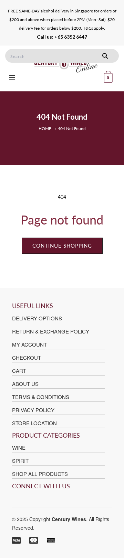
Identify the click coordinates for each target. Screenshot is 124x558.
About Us (25, 383)
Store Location (34, 423)
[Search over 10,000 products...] (105, 56)
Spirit (20, 460)
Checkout (26, 357)
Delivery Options (37, 318)
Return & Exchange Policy (50, 331)
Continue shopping (62, 245)
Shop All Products (40, 473)
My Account (29, 344)
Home (45, 128)
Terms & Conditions (40, 396)
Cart (19, 370)
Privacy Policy (33, 409)
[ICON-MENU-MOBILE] (12, 76)
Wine (18, 447)
